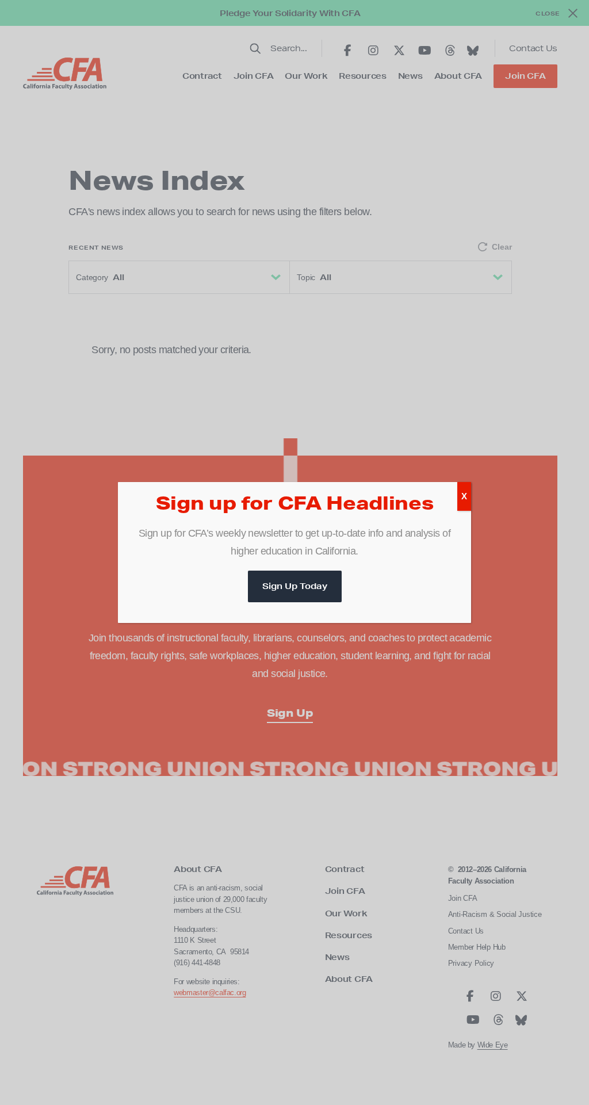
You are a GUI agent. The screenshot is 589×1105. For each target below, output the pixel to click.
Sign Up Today (294, 586)
